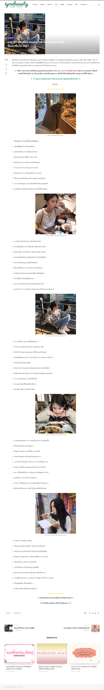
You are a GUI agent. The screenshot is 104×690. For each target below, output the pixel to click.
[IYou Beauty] (16, 4)
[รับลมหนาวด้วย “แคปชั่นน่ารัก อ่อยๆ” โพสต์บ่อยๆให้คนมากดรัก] (52, 653)
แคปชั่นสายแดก (17, 613)
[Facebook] (89, 50)
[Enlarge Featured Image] (52, 33)
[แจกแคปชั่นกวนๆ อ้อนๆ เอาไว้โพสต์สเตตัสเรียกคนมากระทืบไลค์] (19, 653)
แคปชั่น (8, 613)
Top (99, 687)
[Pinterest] (96, 50)
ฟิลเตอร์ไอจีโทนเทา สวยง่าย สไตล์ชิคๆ (24, 628)
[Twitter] (91, 50)
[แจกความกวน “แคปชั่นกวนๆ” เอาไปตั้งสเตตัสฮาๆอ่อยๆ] (84, 653)
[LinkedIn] (93, 50)
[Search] (99, 4)
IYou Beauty (13, 50)
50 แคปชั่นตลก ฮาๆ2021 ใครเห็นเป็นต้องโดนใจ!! (77, 628)
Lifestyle (11, 38)
